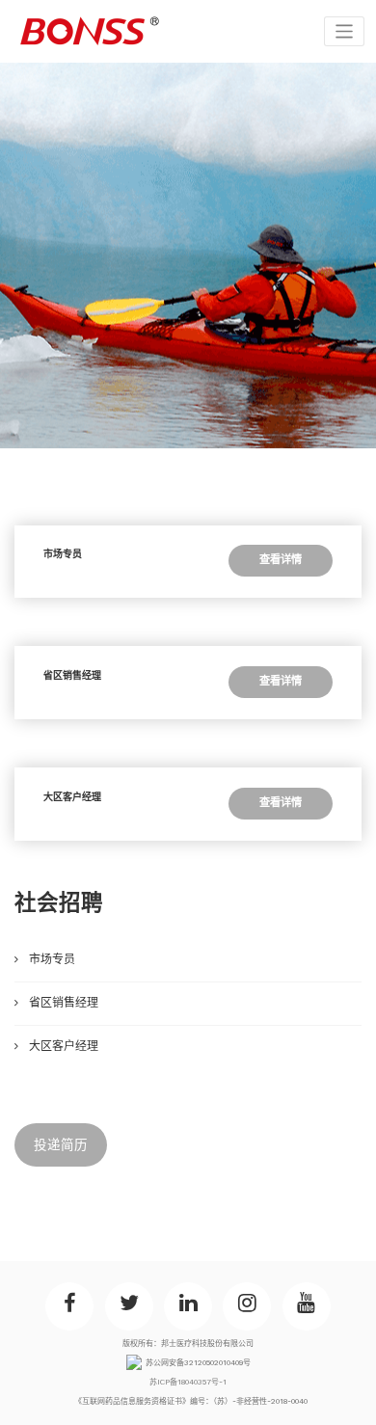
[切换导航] (344, 31)
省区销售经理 (72, 675)
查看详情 (280, 559)
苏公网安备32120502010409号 (198, 1362)
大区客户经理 (72, 797)
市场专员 (62, 554)
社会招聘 (58, 902)
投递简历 (61, 1144)
